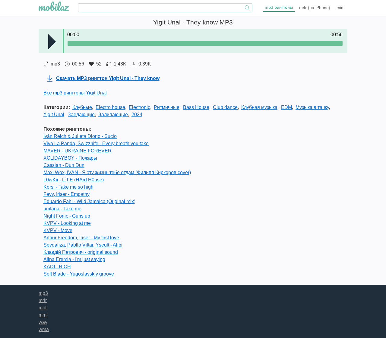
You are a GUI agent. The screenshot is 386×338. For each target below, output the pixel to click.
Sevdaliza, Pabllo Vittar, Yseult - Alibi (82, 244)
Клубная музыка (259, 107)
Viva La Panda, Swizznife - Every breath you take (96, 143)
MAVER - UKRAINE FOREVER (77, 150)
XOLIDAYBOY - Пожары (70, 158)
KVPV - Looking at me (67, 223)
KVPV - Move (57, 230)
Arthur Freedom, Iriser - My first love (81, 237)
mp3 (279, 7)
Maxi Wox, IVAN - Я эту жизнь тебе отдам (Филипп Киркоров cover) (117, 172)
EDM (286, 107)
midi (340, 7)
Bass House (196, 107)
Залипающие (113, 114)
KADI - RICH (57, 266)
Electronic (139, 107)
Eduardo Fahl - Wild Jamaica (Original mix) (89, 201)
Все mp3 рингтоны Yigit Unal (75, 92)
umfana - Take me (62, 208)
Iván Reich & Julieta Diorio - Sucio (80, 136)
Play (52, 41)
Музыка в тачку (312, 107)
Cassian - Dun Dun (63, 165)
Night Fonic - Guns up (66, 215)
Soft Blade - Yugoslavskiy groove (78, 273)
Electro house (110, 107)
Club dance (225, 107)
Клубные (82, 107)
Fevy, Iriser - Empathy (66, 194)
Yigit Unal (53, 114)
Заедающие (81, 114)
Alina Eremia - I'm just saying (74, 259)
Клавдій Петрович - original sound (80, 252)
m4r (314, 7)
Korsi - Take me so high (68, 187)
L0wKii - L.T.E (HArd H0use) (73, 179)
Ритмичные (166, 107)
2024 (136, 114)
